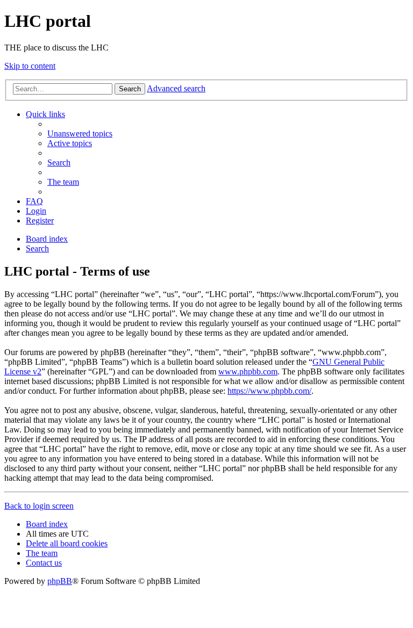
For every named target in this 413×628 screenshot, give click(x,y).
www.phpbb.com (247, 371)
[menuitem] (79, 133)
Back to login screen (39, 505)
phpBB (59, 581)
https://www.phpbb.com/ (269, 390)
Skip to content (29, 65)
